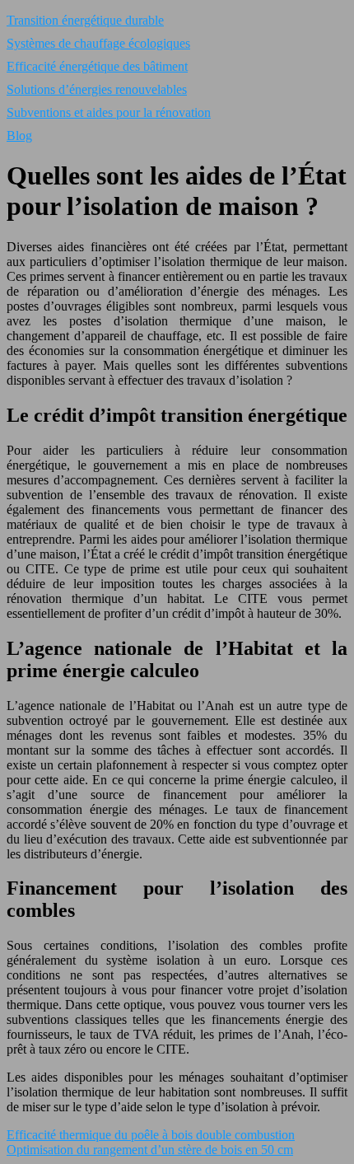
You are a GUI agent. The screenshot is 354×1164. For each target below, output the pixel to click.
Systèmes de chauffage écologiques (98, 43)
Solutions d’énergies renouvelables (97, 89)
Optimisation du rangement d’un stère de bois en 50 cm (150, 1150)
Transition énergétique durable (85, 20)
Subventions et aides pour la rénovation (109, 112)
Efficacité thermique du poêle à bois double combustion (151, 1135)
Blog (19, 136)
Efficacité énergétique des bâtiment (97, 66)
